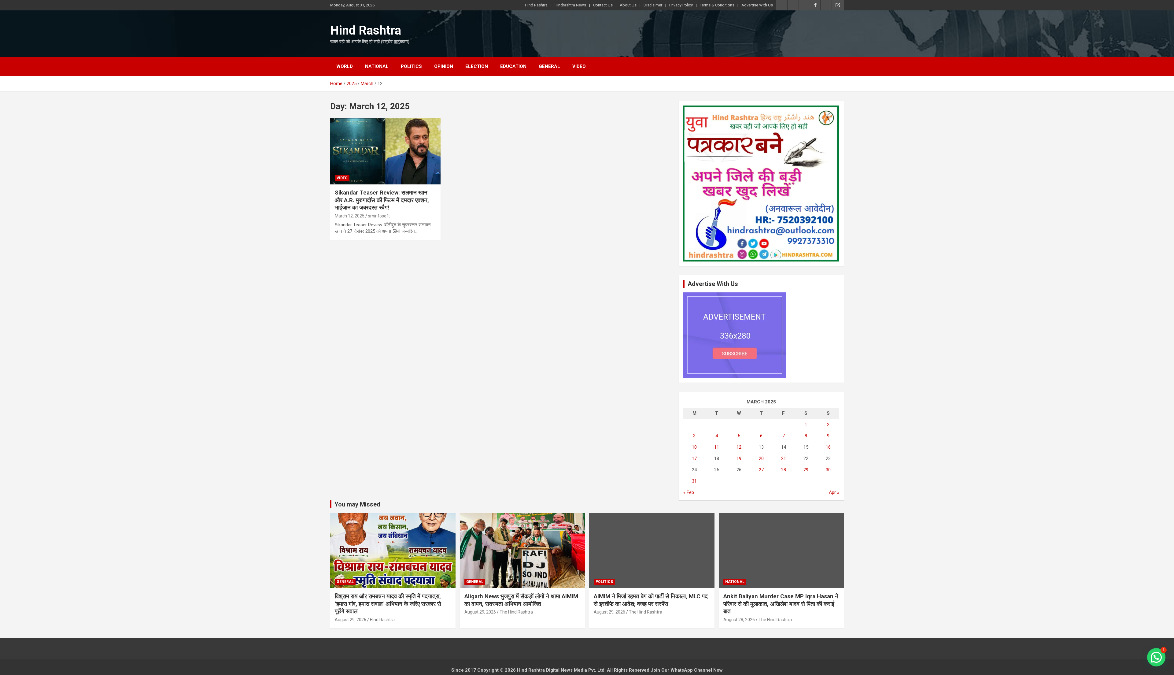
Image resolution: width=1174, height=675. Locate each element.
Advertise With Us (757, 5)
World (344, 66)
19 (739, 458)
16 (828, 447)
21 (783, 458)
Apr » (834, 492)
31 (694, 481)
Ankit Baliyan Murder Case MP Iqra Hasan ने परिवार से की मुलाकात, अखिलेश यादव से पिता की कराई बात (780, 604)
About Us (628, 5)
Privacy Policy (681, 5)
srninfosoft (379, 215)
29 (805, 470)
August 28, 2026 (739, 619)
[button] (1156, 657)
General (549, 66)
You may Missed (357, 504)
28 (783, 470)
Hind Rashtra (536, 5)
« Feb (688, 492)
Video (579, 66)
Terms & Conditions (717, 5)
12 (739, 447)
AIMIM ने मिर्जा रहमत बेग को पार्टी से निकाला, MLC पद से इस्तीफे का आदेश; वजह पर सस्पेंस (651, 600)
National (377, 66)
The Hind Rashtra (516, 612)
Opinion (443, 66)
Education (513, 66)
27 (761, 470)
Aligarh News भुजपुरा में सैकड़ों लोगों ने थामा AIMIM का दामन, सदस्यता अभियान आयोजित (521, 600)
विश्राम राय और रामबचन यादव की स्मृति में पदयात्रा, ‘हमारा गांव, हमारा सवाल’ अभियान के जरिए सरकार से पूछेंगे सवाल (388, 604)
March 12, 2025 (349, 215)
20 (761, 458)
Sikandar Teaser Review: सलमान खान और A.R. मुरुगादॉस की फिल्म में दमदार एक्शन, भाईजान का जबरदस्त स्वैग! (382, 200)
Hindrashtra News (570, 5)
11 (716, 447)
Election (476, 66)
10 (694, 447)
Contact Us (603, 5)
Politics (411, 66)
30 (828, 470)
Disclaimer (653, 5)
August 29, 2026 (350, 619)
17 (694, 458)
